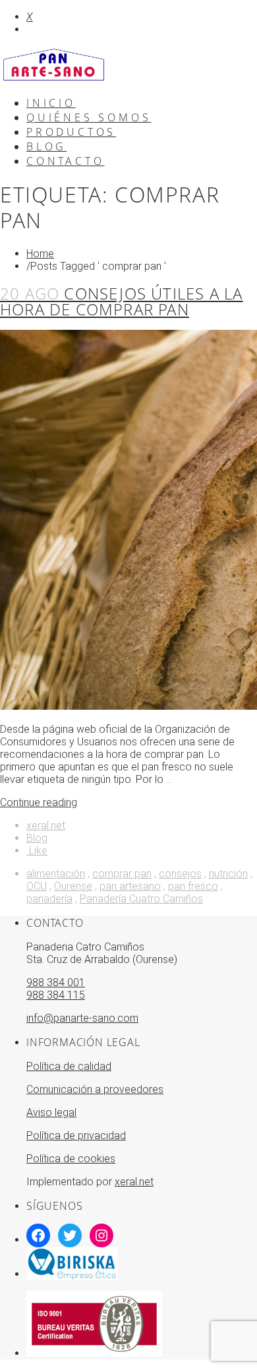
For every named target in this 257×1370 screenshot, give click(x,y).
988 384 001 (55, 982)
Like (36, 850)
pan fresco (193, 886)
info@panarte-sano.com (82, 1018)
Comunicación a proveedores (94, 1089)
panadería (49, 898)
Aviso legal (51, 1112)
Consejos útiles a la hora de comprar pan (121, 301)
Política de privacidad (76, 1135)
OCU (36, 886)
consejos (180, 873)
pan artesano (130, 886)
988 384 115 (55, 995)
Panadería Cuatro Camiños (141, 898)
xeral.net (45, 825)
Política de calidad (68, 1066)
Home (40, 253)
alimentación (55, 873)
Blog (36, 838)
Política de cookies (70, 1158)
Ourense (73, 886)
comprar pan (122, 873)
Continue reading (38, 802)
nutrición (228, 873)
